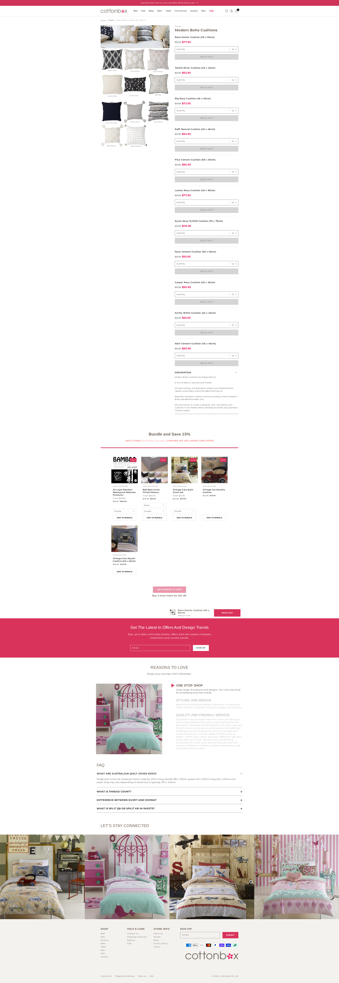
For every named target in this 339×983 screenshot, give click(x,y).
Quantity (181, 80)
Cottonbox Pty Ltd (229, 976)
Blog (156, 940)
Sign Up (200, 648)
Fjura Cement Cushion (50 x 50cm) (195, 251)
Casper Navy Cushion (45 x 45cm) (195, 282)
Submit (230, 935)
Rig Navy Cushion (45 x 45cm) (193, 98)
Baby (151, 11)
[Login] (231, 10)
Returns (131, 940)
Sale (211, 11)
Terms (157, 947)
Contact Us (132, 933)
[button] (206, 372)
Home (103, 20)
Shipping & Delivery (137, 937)
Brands (157, 937)
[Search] (226, 10)
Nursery (104, 940)
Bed (135, 11)
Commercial (181, 11)
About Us (158, 933)
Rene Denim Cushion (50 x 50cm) (131, 20)
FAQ (129, 943)
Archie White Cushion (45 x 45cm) (195, 313)
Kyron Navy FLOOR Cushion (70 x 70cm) (199, 221)
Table (168, 11)
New (203, 11)
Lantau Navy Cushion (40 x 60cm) (195, 190)
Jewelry (194, 11)
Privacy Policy (161, 943)
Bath (159, 11)
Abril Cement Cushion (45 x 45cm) (195, 343)
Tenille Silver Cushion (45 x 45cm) (195, 68)
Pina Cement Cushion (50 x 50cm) (195, 159)
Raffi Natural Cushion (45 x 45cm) (195, 129)
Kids (143, 11)
